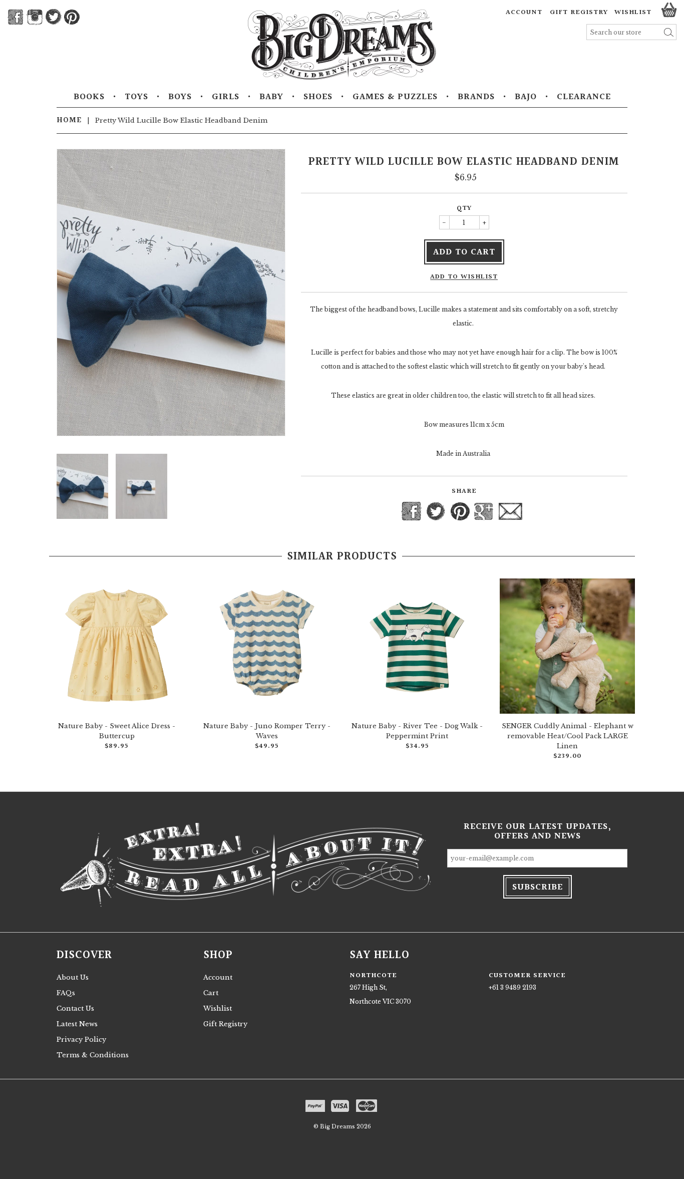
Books (89, 97)
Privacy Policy (81, 1039)
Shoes (317, 97)
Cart (210, 993)
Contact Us (75, 1008)
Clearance (584, 97)
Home (69, 120)
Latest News (77, 1024)
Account (524, 12)
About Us (73, 977)
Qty (464, 208)
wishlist (632, 12)
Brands (476, 97)
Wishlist (217, 1008)
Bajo (526, 97)
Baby (271, 97)
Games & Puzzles (395, 97)
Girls (225, 97)
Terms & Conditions (93, 1055)
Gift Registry (579, 12)
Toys (136, 97)
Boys (180, 97)
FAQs (66, 993)
